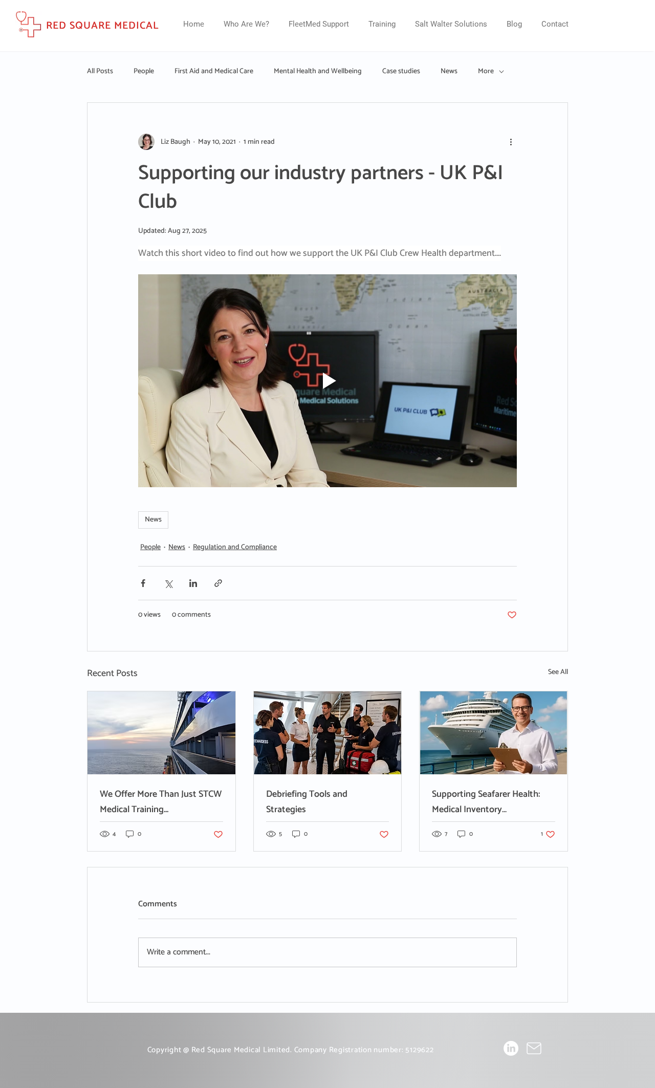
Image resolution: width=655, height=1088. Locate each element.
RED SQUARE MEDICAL (102, 25)
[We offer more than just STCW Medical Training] (161, 732)
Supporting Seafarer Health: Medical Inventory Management (486, 802)
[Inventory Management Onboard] (493, 732)
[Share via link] (218, 583)
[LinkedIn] (511, 1048)
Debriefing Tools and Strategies (306, 802)
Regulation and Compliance (235, 547)
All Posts (100, 72)
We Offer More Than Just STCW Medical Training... (161, 802)
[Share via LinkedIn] (193, 583)
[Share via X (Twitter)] (168, 583)
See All (558, 672)
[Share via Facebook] (143, 583)
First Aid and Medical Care (213, 72)
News (449, 72)
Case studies (401, 72)
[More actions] (511, 142)
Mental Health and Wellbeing (318, 72)
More (486, 72)
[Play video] (327, 380)
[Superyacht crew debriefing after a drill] (328, 732)
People (144, 72)
